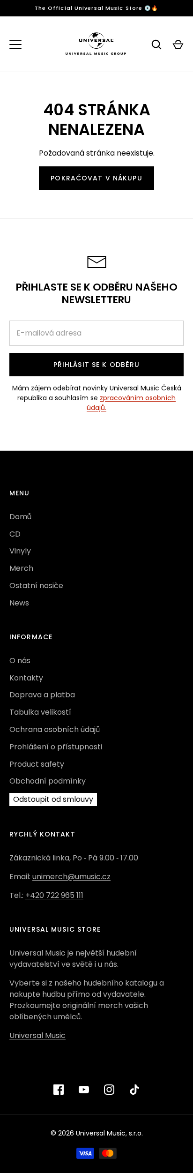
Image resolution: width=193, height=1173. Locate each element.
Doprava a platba (42, 694)
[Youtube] (84, 1089)
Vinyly (20, 550)
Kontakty (26, 677)
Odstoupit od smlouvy (53, 799)
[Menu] (15, 44)
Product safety (36, 764)
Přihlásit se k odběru (96, 364)
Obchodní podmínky (47, 781)
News (19, 603)
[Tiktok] (134, 1089)
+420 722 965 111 (54, 895)
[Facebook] (58, 1089)
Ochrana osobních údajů (54, 729)
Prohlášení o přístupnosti (55, 746)
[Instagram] (109, 1089)
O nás (19, 660)
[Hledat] (156, 44)
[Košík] (178, 44)
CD (15, 534)
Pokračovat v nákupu (96, 178)
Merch (21, 568)
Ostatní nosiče (36, 585)
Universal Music (37, 1035)
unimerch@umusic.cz (71, 876)
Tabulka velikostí (40, 712)
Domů (20, 516)
